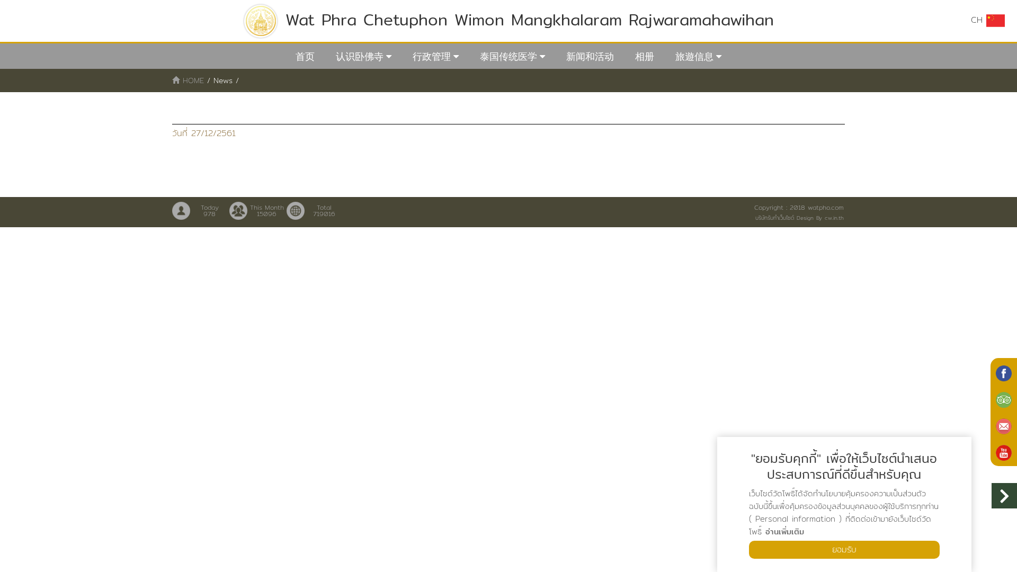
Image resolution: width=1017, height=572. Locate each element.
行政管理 (432, 56)
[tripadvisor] (1004, 399)
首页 (305, 56)
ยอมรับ (844, 549)
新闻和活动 (590, 56)
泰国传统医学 (508, 56)
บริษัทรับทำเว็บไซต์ (774, 217)
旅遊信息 (694, 56)
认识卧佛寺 (359, 56)
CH (978, 19)
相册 (644, 56)
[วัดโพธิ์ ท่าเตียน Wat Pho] (1004, 372)
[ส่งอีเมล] (1004, 425)
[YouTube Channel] (1004, 451)
